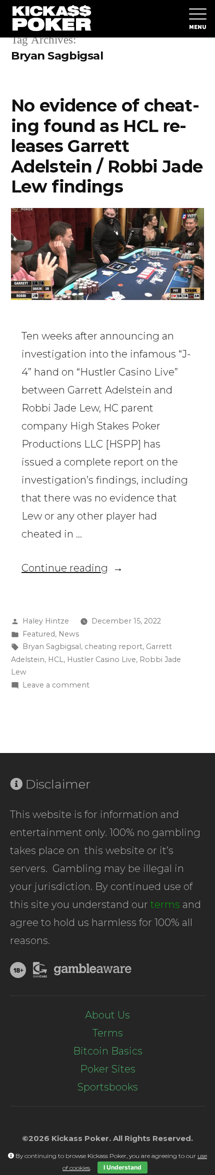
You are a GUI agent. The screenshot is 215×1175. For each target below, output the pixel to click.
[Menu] (196, 19)
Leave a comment (56, 685)
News (68, 634)
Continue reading (72, 568)
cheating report (113, 646)
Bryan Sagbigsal (51, 646)
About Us (107, 1015)
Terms (107, 1033)
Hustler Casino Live (101, 659)
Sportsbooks (108, 1087)
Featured (38, 634)
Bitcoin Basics (107, 1051)
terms (165, 904)
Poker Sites (108, 1069)
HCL (56, 659)
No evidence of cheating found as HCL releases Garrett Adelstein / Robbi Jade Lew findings (106, 145)
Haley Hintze (45, 621)
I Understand (123, 1167)
